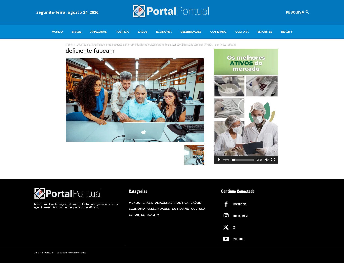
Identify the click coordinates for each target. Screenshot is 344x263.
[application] (246, 106)
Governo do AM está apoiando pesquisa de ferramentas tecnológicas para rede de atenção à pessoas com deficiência (143, 44)
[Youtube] (226, 239)
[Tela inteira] (273, 160)
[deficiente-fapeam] (135, 140)
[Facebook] (226, 204)
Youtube (239, 239)
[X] (226, 228)
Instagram (240, 216)
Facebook (239, 204)
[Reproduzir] (219, 160)
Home (69, 44)
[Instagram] (226, 216)
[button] (298, 12)
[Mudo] (267, 160)
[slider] (243, 160)
